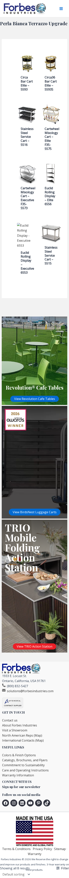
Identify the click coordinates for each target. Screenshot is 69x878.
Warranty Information (18, 775)
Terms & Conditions (16, 849)
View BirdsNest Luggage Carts (35, 512)
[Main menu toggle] (61, 9)
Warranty (34, 854)
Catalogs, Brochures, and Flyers (25, 760)
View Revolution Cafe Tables (34, 399)
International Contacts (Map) (23, 740)
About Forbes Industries (19, 725)
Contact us (9, 720)
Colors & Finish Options (19, 755)
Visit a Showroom (14, 730)
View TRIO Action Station (34, 646)
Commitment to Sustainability (23, 765)
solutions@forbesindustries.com (30, 691)
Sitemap (60, 849)
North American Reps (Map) (22, 735)
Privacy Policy (42, 849)
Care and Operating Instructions (25, 770)
